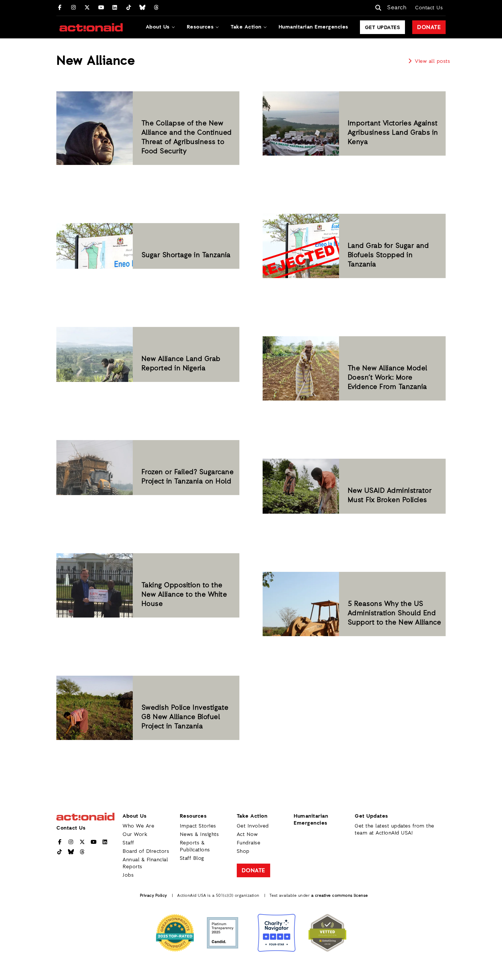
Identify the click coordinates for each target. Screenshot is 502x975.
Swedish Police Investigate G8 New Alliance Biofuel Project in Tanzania (185, 717)
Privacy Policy (153, 896)
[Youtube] (101, 7)
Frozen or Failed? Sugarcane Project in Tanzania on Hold (187, 477)
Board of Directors (146, 851)
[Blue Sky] (142, 7)
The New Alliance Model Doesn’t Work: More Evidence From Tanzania (387, 378)
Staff (128, 842)
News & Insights (199, 834)
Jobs (128, 875)
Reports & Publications (195, 846)
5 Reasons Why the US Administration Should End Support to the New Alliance (394, 613)
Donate (429, 27)
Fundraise (249, 842)
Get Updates (382, 27)
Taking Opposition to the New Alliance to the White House (184, 595)
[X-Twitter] (87, 7)
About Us (158, 27)
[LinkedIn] (115, 7)
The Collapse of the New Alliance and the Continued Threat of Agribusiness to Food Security (186, 137)
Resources (200, 27)
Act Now (247, 834)
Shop (243, 851)
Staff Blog (192, 858)
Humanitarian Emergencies (313, 27)
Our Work (135, 834)
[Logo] (91, 27)
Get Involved (253, 826)
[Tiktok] (129, 7)
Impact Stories (198, 826)
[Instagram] (73, 7)
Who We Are (138, 826)
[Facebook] (59, 7)
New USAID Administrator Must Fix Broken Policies (390, 495)
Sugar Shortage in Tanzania (186, 255)
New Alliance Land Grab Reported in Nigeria (180, 364)
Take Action (246, 27)
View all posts (431, 61)
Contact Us (429, 7)
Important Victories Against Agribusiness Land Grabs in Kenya (393, 133)
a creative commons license (339, 896)
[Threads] (156, 7)
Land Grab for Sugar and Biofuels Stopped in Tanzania (388, 255)
